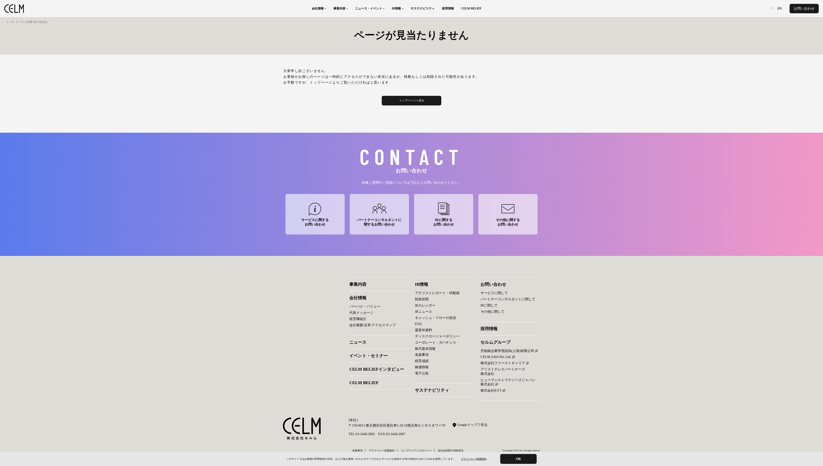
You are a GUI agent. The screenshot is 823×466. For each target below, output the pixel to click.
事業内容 (357, 284)
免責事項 (422, 354)
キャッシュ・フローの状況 (435, 318)
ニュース (357, 342)
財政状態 (422, 299)
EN (780, 8)
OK (518, 459)
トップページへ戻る (411, 100)
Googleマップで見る (472, 425)
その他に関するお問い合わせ (508, 222)
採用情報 (448, 8)
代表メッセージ (361, 312)
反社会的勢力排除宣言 (451, 450)
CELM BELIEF (471, 8)
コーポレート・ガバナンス (435, 342)
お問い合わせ (804, 8)
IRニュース (423, 311)
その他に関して (493, 311)
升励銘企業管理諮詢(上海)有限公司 (507, 351)
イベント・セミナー (368, 355)
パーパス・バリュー (364, 306)
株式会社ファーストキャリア (503, 363)
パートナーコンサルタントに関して (508, 299)
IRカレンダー (425, 305)
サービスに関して (494, 293)
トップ (10, 21)
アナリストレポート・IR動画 (437, 293)
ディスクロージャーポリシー (437, 336)
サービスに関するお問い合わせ (315, 222)
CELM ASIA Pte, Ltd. (496, 357)
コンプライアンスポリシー (416, 450)
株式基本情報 (425, 348)
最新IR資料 (423, 330)
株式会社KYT (491, 390)
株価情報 (422, 367)
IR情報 (421, 284)
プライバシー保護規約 (474, 458)
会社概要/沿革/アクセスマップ (372, 325)
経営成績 (422, 361)
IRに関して (489, 305)
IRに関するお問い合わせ (443, 222)
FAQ (418, 324)
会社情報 (357, 297)
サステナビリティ (423, 8)
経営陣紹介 (357, 319)
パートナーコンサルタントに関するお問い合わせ (379, 222)
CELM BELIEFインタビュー (376, 369)
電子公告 (422, 373)
